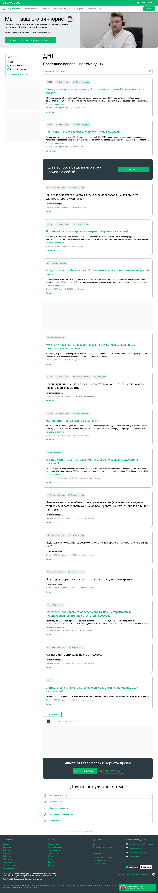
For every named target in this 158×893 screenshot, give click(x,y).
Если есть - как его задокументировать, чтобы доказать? (83, 132)
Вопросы (45, 9)
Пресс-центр (7, 859)
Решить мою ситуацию (61, 9)
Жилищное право (56, 605)
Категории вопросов (10, 868)
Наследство (101, 377)
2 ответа (49, 293)
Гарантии (51, 859)
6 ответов (50, 112)
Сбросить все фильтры (21, 74)
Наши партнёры (9, 862)
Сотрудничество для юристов (104, 860)
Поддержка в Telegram (137, 852)
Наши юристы (78, 9)
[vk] (153, 874)
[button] (71, 721)
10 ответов (50, 151)
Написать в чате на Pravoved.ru (141, 844)
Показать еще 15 (52, 714)
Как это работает (94, 9)
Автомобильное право (58, 263)
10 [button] (67, 721)
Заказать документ (30, 9)
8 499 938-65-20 (147, 2)
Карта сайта (145, 874)
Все (51, 680)
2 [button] (52, 721)
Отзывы (51, 856)
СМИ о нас (7, 856)
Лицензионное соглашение (128, 874)
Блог (94, 844)
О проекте (6, 844)
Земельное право (82, 82)
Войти (149, 9)
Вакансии (6, 850)
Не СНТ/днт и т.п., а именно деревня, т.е (72, 420)
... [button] (63, 721)
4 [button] (59, 721)
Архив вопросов (9, 865)
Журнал (51, 862)
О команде (7, 847)
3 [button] (55, 721)
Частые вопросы (54, 850)
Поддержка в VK (135, 856)
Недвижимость (77, 647)
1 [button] (48, 721)
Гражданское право (57, 337)
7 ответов (50, 440)
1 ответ (49, 364)
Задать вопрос (14, 9)
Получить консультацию (133, 169)
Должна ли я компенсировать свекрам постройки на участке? (87, 231)
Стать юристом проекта (102, 847)
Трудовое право (56, 452)
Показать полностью (55, 104)
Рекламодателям (99, 863)
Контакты (6, 853)
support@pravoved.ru (137, 848)
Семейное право (82, 224)
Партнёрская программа (102, 857)
